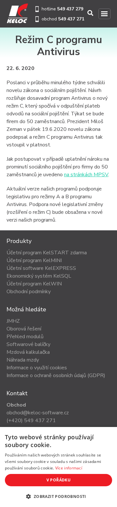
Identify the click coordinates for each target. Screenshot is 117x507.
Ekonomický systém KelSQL (38, 276)
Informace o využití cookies (36, 367)
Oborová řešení (23, 328)
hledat (90, 13)
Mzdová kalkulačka (28, 352)
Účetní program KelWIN (34, 283)
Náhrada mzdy (22, 359)
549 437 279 (70, 9)
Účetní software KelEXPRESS (41, 268)
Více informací (68, 468)
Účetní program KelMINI (34, 260)
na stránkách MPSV (86, 174)
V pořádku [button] (58, 480)
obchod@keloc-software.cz (37, 412)
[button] (58, 496)
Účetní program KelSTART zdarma (46, 252)
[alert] (58, 467)
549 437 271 (71, 19)
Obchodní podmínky (28, 291)
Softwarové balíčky (28, 344)
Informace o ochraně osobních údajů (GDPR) (55, 375)
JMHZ (13, 321)
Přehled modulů (25, 336)
